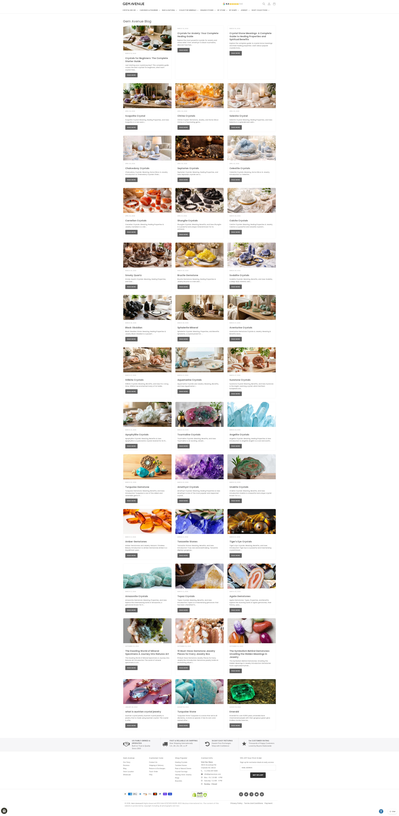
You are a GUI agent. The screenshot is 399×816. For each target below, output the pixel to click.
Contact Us (153, 762)
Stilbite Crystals (134, 379)
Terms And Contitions (253, 803)
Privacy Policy (236, 803)
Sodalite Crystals (239, 275)
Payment (268, 803)
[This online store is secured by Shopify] (199, 794)
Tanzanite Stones (187, 541)
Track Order (153, 771)
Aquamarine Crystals (189, 379)
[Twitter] (246, 794)
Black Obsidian (133, 327)
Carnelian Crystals (136, 220)
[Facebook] (251, 794)
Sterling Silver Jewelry (183, 775)
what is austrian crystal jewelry (143, 711)
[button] (130, 10)
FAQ (150, 775)
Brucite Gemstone (187, 275)
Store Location (128, 771)
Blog (124, 768)
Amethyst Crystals (188, 486)
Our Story (126, 762)
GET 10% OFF (258, 775)
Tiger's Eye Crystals (241, 541)
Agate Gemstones (240, 596)
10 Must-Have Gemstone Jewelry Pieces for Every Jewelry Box (196, 652)
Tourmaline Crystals (189, 434)
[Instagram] (241, 794)
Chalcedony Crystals (137, 168)
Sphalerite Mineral (187, 327)
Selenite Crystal (239, 115)
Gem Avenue (136, 803)
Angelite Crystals (239, 434)
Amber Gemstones (136, 541)
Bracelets (178, 781)
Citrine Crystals (186, 115)
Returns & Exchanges (157, 768)
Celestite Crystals (240, 168)
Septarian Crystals (188, 168)
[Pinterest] (262, 794)
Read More (131, 75)
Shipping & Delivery (156, 765)
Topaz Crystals (186, 596)
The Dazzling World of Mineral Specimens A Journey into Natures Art (147, 652)
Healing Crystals (181, 762)
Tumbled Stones (181, 765)
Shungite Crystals (187, 220)
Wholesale (127, 775)
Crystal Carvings (181, 771)
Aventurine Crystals (241, 327)
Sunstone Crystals (240, 379)
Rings (177, 778)
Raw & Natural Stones (183, 768)
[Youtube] (257, 794)
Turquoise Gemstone (137, 486)
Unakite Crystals (239, 486)
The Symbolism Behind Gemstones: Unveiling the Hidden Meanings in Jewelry (250, 654)
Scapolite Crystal (135, 115)
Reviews (126, 765)
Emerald (234, 711)
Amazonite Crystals (136, 596)
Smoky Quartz (133, 275)
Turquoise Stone (186, 711)
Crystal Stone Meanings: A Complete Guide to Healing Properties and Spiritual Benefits (251, 36)
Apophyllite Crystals (137, 434)
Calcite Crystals (239, 220)
